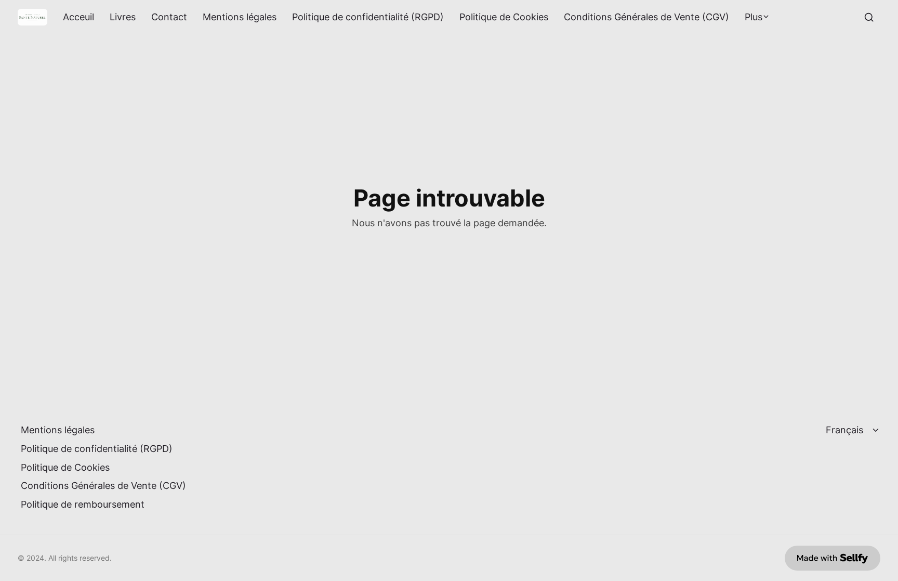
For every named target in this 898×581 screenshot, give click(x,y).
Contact (169, 17)
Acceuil (78, 17)
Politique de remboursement (82, 504)
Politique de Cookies (503, 17)
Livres (123, 17)
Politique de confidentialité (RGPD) (368, 17)
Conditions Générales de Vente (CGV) (646, 17)
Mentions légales (239, 17)
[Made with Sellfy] (832, 558)
